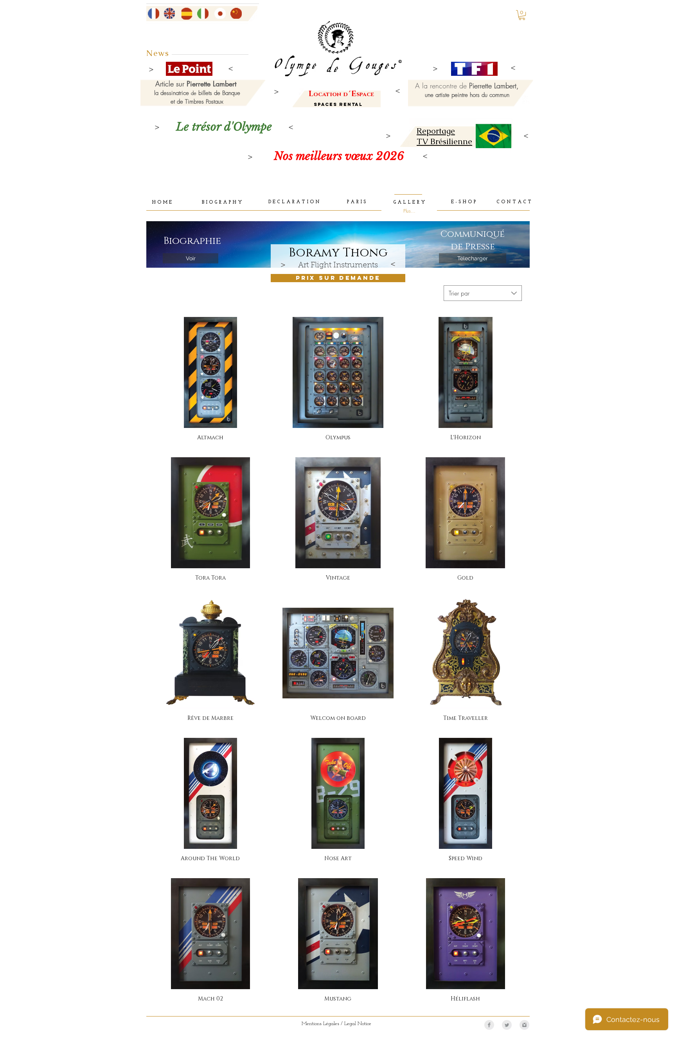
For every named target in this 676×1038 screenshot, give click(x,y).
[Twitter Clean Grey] (507, 1025)
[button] (522, 15)
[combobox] (483, 293)
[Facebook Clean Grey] (489, 1025)
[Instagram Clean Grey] (524, 1025)
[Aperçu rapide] (210, 372)
